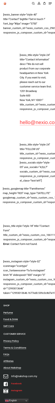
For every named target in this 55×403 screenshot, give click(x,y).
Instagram (16, 390)
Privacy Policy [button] (11, 341)
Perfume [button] (8, 312)
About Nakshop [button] (12, 367)
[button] (50, 3)
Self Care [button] (8, 326)
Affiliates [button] (8, 361)
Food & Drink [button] (10, 319)
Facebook (16, 383)
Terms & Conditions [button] (14, 347)
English (13, 400)
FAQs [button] (6, 354)
